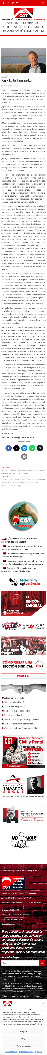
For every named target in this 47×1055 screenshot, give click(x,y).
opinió (4, 76)
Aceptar (23, 1031)
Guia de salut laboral (13, 715)
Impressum (38, 1052)
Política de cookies (11, 1052)
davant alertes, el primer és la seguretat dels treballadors (20, 540)
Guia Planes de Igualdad (14, 706)
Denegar (23, 1038)
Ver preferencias (23, 1046)
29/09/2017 (7, 85)
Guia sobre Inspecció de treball (17, 711)
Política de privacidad (26, 1052)
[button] (43, 1003)
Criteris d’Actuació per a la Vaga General (21, 719)
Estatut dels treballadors (14, 698)
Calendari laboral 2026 (14, 702)
